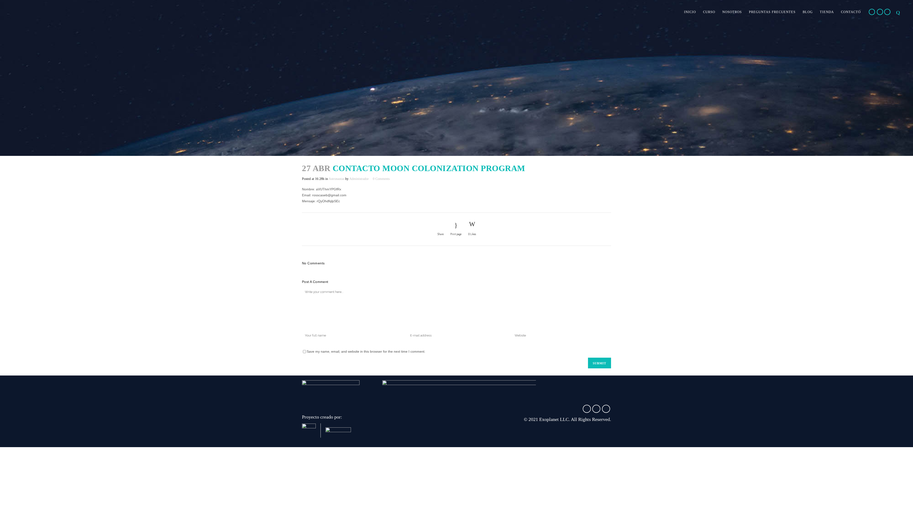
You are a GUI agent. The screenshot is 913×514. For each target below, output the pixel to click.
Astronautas (336, 179)
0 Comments (381, 179)
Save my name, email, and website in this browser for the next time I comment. (366, 351)
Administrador (359, 179)
